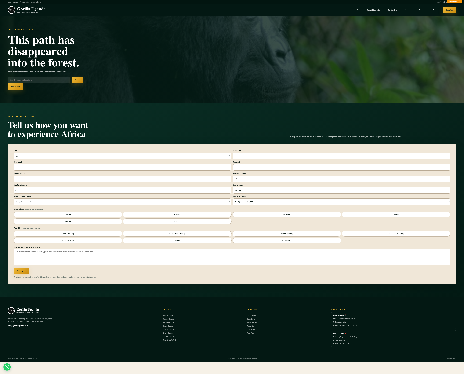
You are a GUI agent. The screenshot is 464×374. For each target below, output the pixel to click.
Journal (422, 10)
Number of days (19, 173)
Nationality (237, 162)
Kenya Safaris (168, 333)
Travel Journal (252, 322)
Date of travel (238, 185)
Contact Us (434, 10)
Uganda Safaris (168, 319)
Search (77, 80)
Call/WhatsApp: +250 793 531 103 (345, 344)
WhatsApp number (240, 173)
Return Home (15, 86)
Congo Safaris (168, 326)
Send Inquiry (21, 271)
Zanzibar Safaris (169, 336)
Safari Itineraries (375, 10)
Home (359, 10)
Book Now (449, 10)
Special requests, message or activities (27, 247)
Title (15, 150)
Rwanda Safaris (168, 322)
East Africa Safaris (169, 340)
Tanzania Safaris (169, 329)
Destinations (394, 10)
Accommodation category (23, 196)
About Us (250, 326)
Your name (237, 150)
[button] (7, 367)
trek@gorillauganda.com (446, 2)
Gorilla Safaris (168, 315)
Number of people (20, 185)
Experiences (409, 10)
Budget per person (239, 196)
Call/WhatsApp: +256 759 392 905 (345, 325)
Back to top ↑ (451, 358)
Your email (18, 162)
